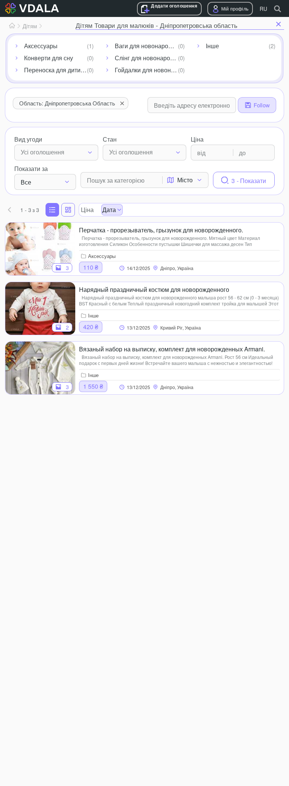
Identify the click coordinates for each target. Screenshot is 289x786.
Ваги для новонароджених (151, 45)
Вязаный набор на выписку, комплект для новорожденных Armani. (172, 348)
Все (26, 182)
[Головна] (12, 26)
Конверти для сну (48, 57)
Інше (212, 45)
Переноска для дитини (55, 70)
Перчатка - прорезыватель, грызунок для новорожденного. (161, 229)
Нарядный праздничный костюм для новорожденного (154, 289)
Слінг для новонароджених (151, 57)
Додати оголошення (174, 6)
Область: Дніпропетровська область (67, 103)
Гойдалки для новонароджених (151, 70)
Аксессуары (41, 45)
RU (263, 8)
